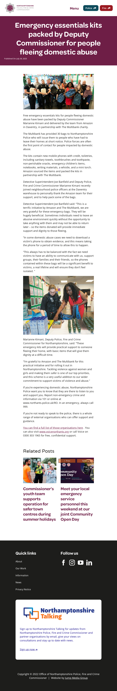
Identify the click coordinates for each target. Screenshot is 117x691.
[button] (67, 461)
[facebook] (63, 562)
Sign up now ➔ (29, 649)
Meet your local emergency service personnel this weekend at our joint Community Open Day (77, 504)
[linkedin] (89, 562)
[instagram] (72, 562)
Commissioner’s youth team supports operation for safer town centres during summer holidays (39, 504)
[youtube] (80, 562)
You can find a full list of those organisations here (53, 427)
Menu (74, 8)
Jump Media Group (76, 678)
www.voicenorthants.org (54, 431)
